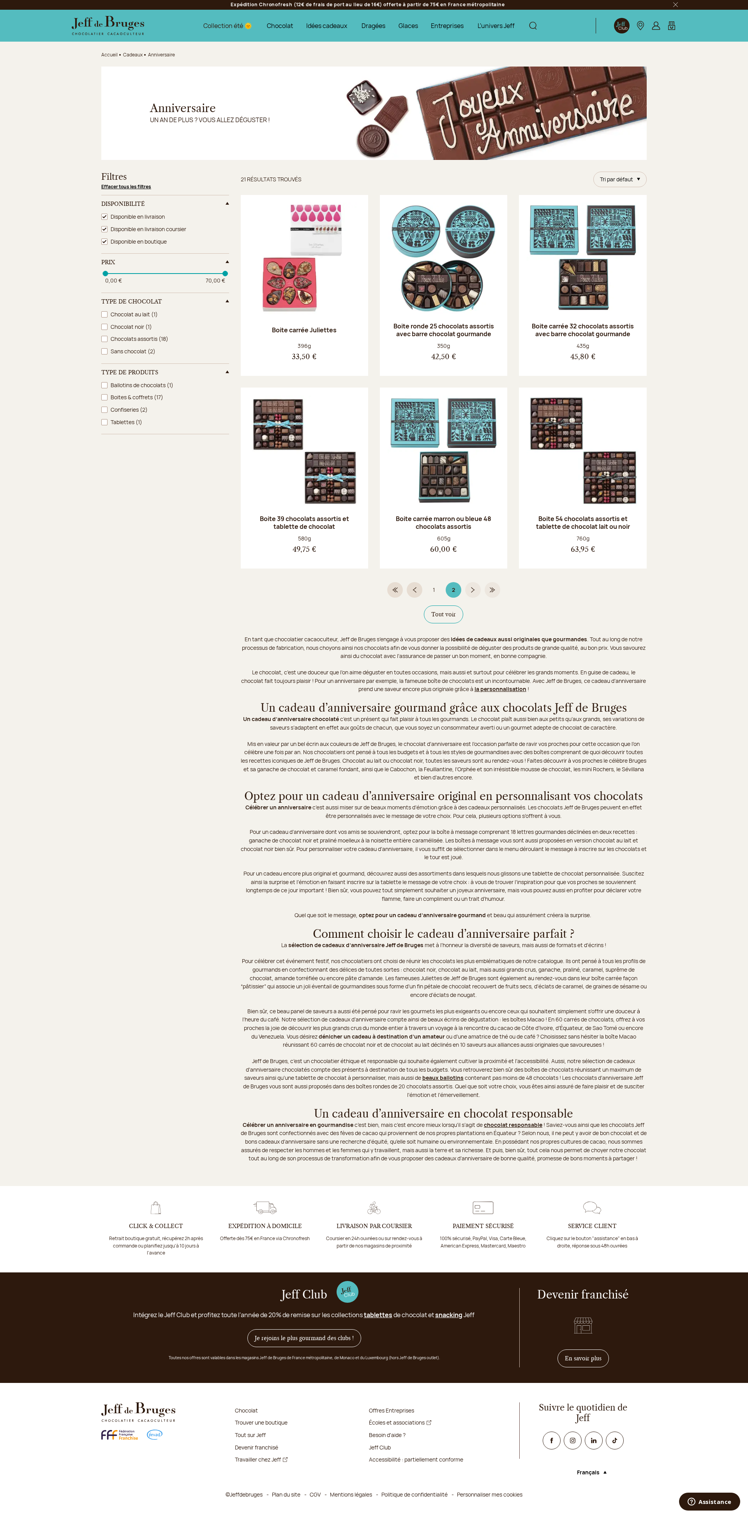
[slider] (105, 273)
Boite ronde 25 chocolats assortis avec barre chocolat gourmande (443, 330)
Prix (108, 262)
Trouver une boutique (261, 1422)
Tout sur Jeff (250, 1435)
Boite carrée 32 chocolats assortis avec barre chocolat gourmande (583, 330)
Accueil (109, 54)
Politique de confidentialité (414, 1494)
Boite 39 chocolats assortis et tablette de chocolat (304, 522)
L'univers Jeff (496, 25)
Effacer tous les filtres (126, 186)
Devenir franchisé (256, 1447)
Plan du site (286, 1494)
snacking (448, 1315)
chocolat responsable (513, 1124)
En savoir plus (587, 1358)
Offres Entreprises (391, 1410)
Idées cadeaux (326, 25)
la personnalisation (500, 689)
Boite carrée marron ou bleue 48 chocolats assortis (443, 522)
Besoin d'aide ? (387, 1435)
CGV (315, 1494)
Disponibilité (123, 203)
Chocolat (280, 25)
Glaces (408, 25)
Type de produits (129, 372)
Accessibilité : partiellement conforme (416, 1459)
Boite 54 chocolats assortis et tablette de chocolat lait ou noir (583, 522)
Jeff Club (380, 1447)
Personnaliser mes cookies (489, 1494)
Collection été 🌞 (227, 25)
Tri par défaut (616, 179)
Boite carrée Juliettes (304, 330)
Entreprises (447, 25)
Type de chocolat (131, 301)
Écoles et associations (397, 1422)
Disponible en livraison (138, 216)
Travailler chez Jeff (258, 1459)
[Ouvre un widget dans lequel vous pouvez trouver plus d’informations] (709, 1502)
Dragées (373, 25)
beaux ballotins (443, 1077)
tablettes (378, 1315)
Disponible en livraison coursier (148, 229)
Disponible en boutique (139, 241)
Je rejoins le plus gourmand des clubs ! (304, 1338)
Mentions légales (351, 1494)
